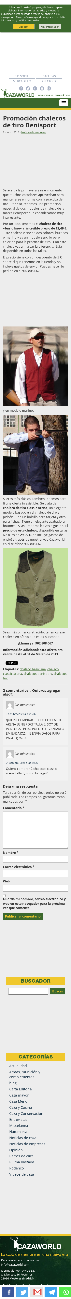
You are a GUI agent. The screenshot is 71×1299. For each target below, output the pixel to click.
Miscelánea (18, 1125)
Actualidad (18, 1065)
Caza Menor (19, 1101)
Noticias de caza (22, 1137)
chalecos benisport (38, 673)
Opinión (16, 1150)
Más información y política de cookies (33, 18)
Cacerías (49, 76)
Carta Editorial (21, 1089)
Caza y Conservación (26, 1113)
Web (6, 881)
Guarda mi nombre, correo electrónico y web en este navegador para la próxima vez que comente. (34, 903)
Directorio (49, 81)
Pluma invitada (21, 1162)
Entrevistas (18, 1119)
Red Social (22, 76)
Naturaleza (18, 1131)
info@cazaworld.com (15, 1264)
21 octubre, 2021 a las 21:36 (22, 763)
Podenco (16, 1168)
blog (13, 1083)
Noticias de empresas (33, 132)
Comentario (13, 808)
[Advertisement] (35, 53)
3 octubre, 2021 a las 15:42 (21, 714)
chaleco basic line (33, 669)
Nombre (10, 852)
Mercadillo (22, 81)
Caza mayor (19, 1095)
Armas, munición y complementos (24, 1074)
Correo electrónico (18, 867)
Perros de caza (21, 1156)
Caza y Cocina (20, 1107)
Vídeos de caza (21, 1174)
